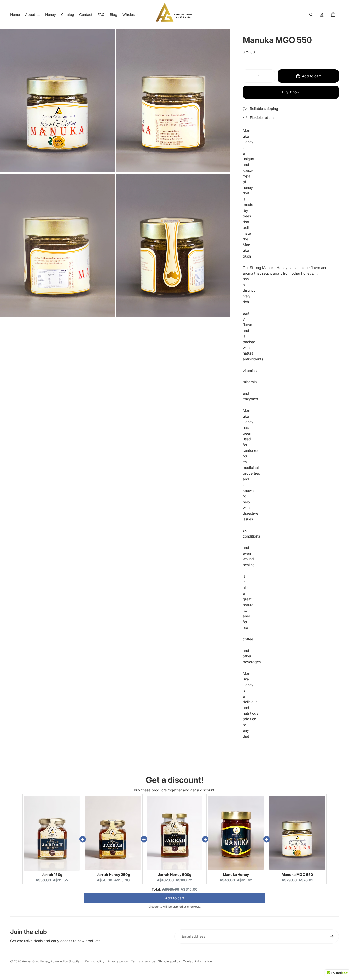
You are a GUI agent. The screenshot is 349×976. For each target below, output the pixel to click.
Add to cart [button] (174, 898)
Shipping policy (169, 961)
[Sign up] (331, 936)
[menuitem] (15, 14)
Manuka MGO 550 (297, 874)
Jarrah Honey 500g (174, 874)
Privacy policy (117, 961)
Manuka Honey (236, 874)
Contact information (197, 961)
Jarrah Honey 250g (113, 874)
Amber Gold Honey (35, 961)
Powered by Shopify (65, 961)
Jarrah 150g (52, 874)
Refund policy (94, 961)
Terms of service (143, 961)
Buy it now (290, 92)
